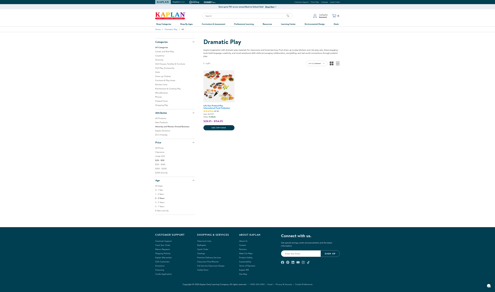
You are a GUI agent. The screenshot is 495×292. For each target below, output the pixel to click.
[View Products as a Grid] (331, 63)
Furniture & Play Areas (165, 80)
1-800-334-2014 (257, 284)
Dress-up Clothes (163, 76)
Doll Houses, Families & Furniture (170, 63)
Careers (242, 245)
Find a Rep (315, 2)
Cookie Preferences (304, 284)
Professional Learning (244, 24)
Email (270, 284)
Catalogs (324, 2)
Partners (243, 249)
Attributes (161, 112)
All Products (160, 118)
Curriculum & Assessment (213, 24)
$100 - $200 (161, 168)
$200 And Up (161, 172)
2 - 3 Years (159, 198)
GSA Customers (162, 261)
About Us (243, 241)
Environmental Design (315, 24)
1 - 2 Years (159, 194)
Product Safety (246, 257)
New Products (161, 122)
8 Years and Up (162, 210)
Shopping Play (161, 105)
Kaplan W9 (244, 269)
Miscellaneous (161, 92)
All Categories (161, 47)
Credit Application (163, 274)
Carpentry (159, 55)
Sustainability (245, 261)
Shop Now (269, 6)
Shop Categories (163, 24)
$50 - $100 (160, 164)
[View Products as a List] (338, 63)
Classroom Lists (204, 241)
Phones (158, 96)
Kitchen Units (161, 84)
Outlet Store (202, 269)
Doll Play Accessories (164, 68)
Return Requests (162, 249)
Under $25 (160, 156)
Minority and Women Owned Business (172, 126)
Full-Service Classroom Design (211, 265)
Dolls (157, 72)
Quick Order (335, 2)
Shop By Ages (186, 24)
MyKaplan (201, 245)
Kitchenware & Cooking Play (168, 88)
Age (157, 180)
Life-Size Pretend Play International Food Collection (216, 106)
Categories (161, 42)
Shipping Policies (163, 253)
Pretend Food (161, 101)
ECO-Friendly (161, 134)
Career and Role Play (164, 51)
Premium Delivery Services (209, 257)
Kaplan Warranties (163, 257)
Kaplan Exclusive (162, 130)
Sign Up (330, 253)
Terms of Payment (247, 265)
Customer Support (301, 2)
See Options (223, 127)
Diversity (159, 59)
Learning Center (288, 24)
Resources (267, 24)
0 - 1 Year (159, 189)
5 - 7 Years (159, 206)
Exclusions (160, 265)
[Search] (288, 16)
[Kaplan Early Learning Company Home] (170, 15)
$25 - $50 (159, 160)
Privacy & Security (284, 284)
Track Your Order (162, 245)
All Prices (159, 147)
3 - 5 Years (159, 202)
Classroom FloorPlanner (208, 261)
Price (158, 142)
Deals (336, 24)
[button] (320, 16)
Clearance (159, 152)
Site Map (243, 274)
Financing (159, 269)
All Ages (159, 185)
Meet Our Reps (246, 253)
